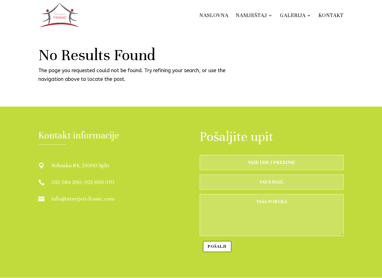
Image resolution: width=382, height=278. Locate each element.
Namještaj (251, 15)
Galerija (293, 15)
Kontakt (331, 15)
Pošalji (217, 246)
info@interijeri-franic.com (82, 198)
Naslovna (213, 15)
